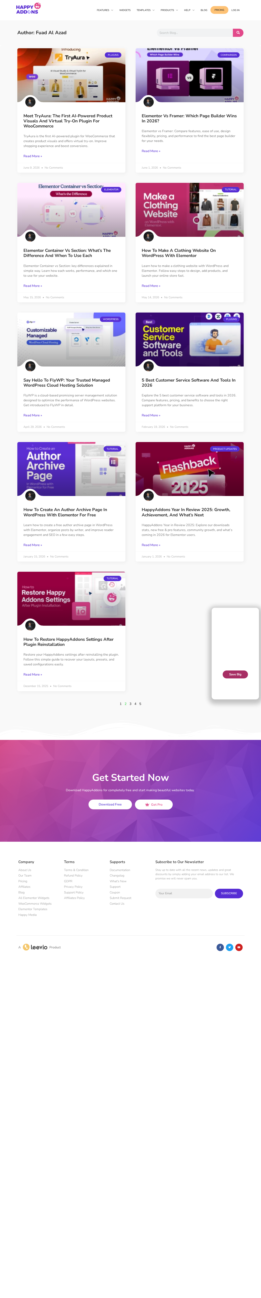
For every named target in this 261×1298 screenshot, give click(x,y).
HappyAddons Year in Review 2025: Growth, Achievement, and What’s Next (186, 512)
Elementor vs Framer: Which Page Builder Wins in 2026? (189, 118)
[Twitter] (229, 947)
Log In (235, 10)
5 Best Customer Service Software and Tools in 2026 (189, 382)
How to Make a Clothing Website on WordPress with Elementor (179, 253)
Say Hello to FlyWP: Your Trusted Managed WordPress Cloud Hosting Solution (66, 382)
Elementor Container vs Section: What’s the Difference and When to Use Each (67, 253)
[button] (256, 614)
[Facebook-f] (220, 947)
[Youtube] (239, 947)
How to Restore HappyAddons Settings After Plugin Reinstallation (68, 641)
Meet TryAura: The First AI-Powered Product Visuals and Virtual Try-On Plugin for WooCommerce (67, 121)
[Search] (238, 33)
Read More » (32, 156)
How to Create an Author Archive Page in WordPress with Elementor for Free (65, 512)
